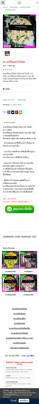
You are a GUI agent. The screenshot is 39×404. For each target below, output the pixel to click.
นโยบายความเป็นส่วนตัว (19, 347)
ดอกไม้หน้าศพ (19, 323)
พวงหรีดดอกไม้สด (19, 308)
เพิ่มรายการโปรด (9, 100)
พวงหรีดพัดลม (19, 313)
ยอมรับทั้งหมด (24, 400)
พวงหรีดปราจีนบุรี (16, 105)
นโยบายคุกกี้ (6, 397)
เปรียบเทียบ (22, 100)
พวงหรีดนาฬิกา (19, 318)
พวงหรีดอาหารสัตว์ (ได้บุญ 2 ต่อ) (19, 338)
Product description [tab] (9, 122)
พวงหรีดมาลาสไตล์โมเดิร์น (19, 328)
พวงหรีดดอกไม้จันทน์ (19, 333)
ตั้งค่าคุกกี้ (13, 400)
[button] (37, 3)
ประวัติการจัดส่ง (19, 342)
